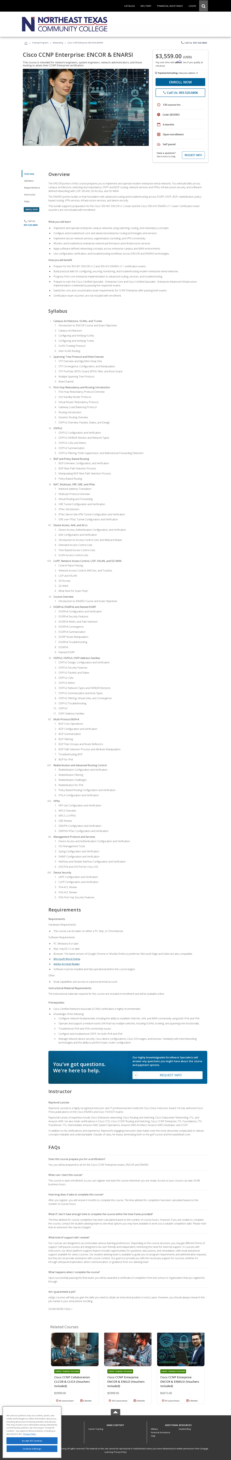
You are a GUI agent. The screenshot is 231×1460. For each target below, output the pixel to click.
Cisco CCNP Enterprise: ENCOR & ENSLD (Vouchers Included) (126, 1381)
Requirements (32, 187)
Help (153, 1435)
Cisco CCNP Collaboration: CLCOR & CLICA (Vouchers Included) (72, 1381)
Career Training (95, 1429)
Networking (58, 42)
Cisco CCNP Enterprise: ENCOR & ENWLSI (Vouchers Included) (179, 1381)
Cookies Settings (32, 1448)
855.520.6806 (31, 224)
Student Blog (185, 1429)
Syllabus (28, 180)
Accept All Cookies (32, 1440)
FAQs (27, 201)
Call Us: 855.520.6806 (194, 42)
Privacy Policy (120, 1452)
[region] (32, 1432)
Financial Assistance (160, 1432)
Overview (29, 173)
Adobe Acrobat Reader (66, 964)
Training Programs (40, 42)
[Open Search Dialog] (203, 5)
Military (154, 1429)
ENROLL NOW (180, 82)
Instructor (30, 194)
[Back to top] (115, 1424)
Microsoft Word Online (66, 959)
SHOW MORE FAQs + (60, 1309)
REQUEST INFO (193, 155)
